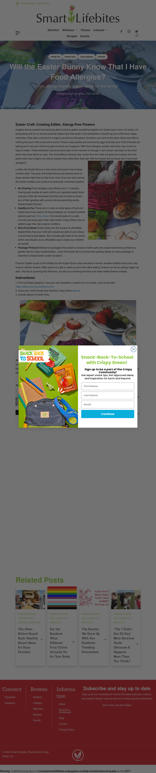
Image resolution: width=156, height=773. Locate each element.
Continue (107, 414)
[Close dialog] (133, 349)
